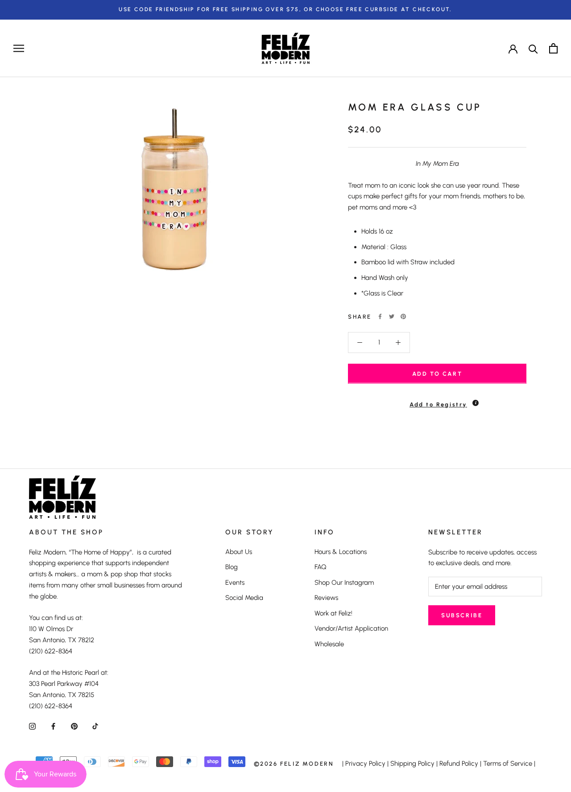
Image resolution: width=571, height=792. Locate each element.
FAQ (320, 567)
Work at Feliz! (333, 613)
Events (234, 583)
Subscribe (461, 615)
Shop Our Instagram (344, 583)
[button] (437, 400)
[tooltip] (475, 402)
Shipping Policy (412, 763)
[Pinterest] (403, 316)
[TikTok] (95, 725)
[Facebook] (380, 316)
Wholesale (329, 644)
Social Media (244, 598)
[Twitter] (391, 316)
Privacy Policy (365, 763)
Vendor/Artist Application (351, 628)
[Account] (513, 48)
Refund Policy (458, 763)
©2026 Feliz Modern (294, 763)
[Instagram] (32, 725)
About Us (238, 552)
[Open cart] (553, 48)
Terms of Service (507, 763)
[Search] (533, 48)
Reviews (326, 598)
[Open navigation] (18, 48)
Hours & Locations (340, 552)
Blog (231, 567)
